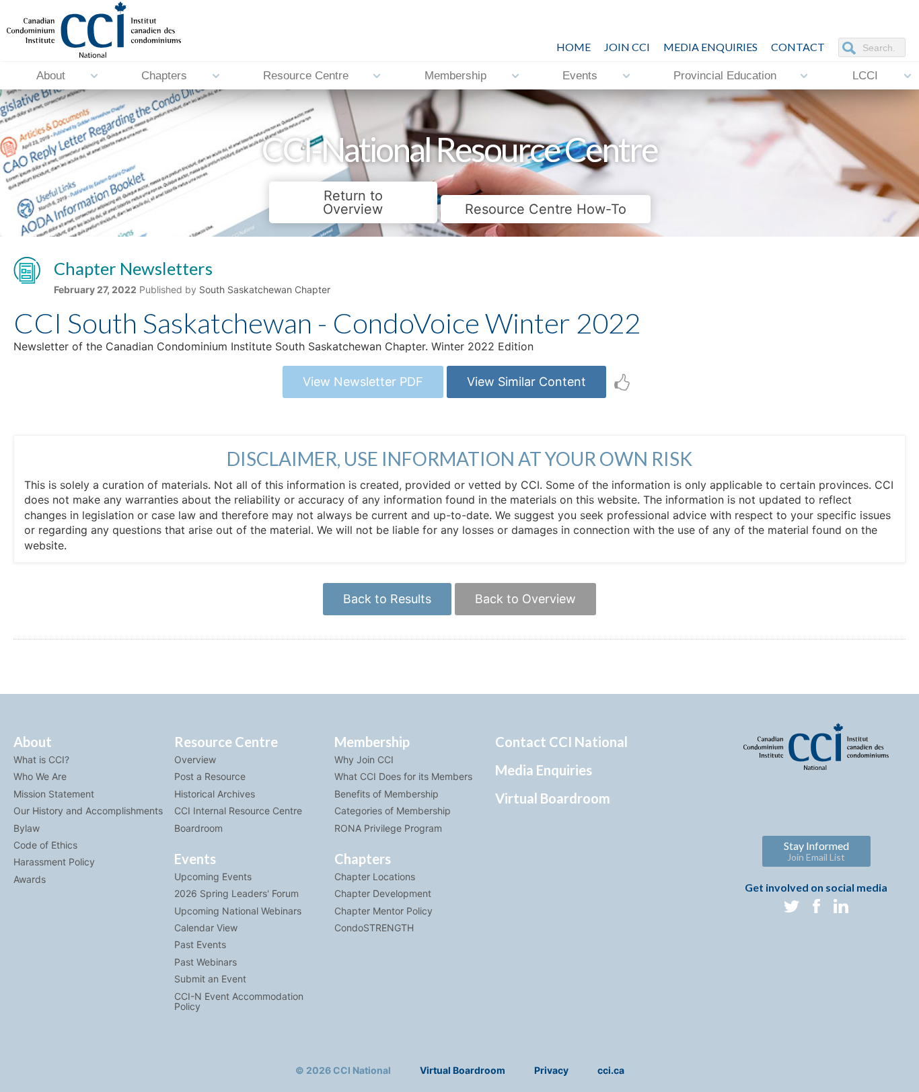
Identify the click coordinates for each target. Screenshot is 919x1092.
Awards (29, 879)
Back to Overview (525, 599)
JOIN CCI (627, 46)
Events (579, 75)
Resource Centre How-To (545, 209)
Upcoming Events (213, 876)
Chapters (164, 75)
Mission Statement (53, 794)
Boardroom (198, 828)
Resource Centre (305, 75)
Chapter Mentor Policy (383, 910)
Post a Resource (210, 776)
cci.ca (610, 1070)
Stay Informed (816, 851)
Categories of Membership (392, 810)
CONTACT (798, 46)
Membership (455, 75)
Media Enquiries (710, 46)
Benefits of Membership (386, 794)
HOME (573, 46)
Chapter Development (382, 893)
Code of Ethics (45, 845)
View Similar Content (526, 382)
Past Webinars (205, 962)
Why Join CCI (364, 759)
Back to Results (387, 599)
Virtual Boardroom (552, 798)
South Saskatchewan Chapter (264, 289)
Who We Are (40, 776)
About (50, 75)
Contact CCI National (561, 742)
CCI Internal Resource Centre (238, 810)
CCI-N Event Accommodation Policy (238, 1001)
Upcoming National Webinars (237, 910)
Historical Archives (214, 794)
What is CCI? (41, 759)
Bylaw (26, 828)
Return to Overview (353, 202)
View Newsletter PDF (363, 382)
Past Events (200, 944)
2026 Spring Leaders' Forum (236, 893)
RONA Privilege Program (388, 828)
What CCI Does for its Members (403, 776)
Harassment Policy (54, 861)
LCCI (865, 75)
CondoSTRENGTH (374, 927)
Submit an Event (210, 978)
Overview (195, 759)
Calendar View (205, 927)
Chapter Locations (374, 876)
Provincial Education (724, 75)
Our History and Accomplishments (88, 810)
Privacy (551, 1070)
